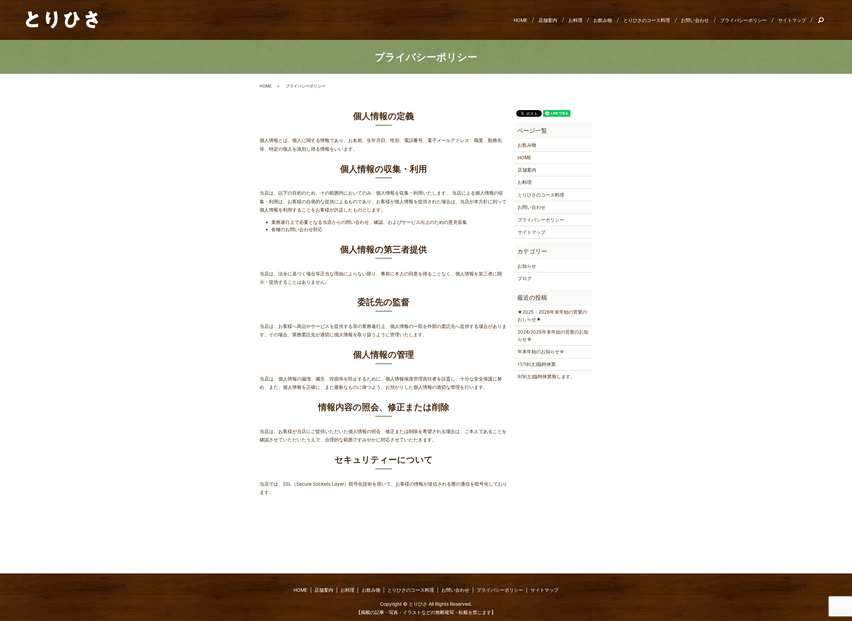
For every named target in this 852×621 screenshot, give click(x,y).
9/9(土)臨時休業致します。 (546, 376)
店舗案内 (547, 20)
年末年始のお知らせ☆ (541, 351)
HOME (520, 20)
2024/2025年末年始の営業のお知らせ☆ (553, 335)
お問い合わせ (695, 20)
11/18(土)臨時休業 (537, 364)
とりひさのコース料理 (646, 20)
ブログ (525, 278)
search (823, 20)
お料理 (575, 20)
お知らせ (527, 266)
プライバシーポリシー (743, 20)
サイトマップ (792, 20)
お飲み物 (602, 20)
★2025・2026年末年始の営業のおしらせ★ (552, 315)
